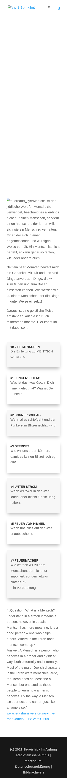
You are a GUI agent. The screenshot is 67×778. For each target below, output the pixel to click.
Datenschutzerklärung (32, 766)
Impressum (33, 761)
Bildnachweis (33, 772)
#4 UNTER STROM (23, 486)
